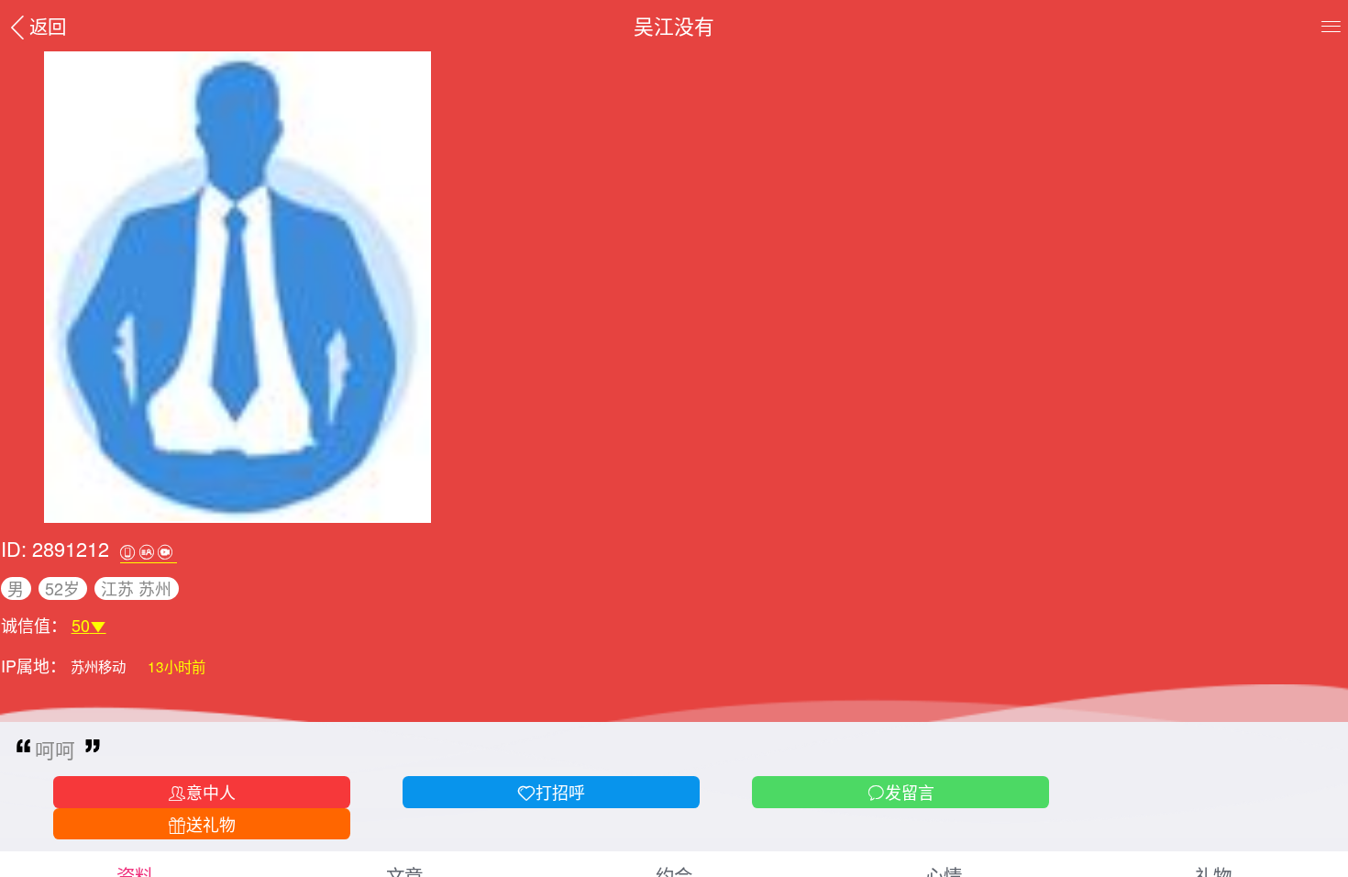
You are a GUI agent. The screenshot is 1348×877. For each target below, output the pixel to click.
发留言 (909, 792)
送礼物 (211, 824)
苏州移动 (100, 666)
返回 (47, 25)
